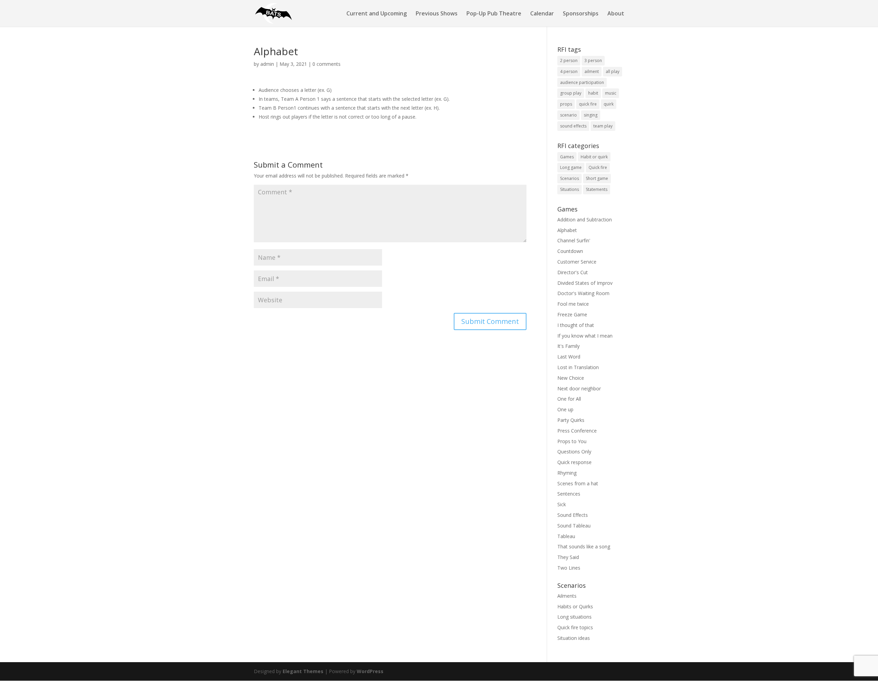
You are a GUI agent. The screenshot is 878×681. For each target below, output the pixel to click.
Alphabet (567, 230)
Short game (597, 178)
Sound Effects (572, 515)
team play (603, 126)
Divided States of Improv (585, 283)
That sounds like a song (583, 546)
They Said (568, 557)
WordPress (370, 671)
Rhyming (567, 473)
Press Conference (577, 430)
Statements (596, 189)
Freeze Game (572, 314)
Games (567, 157)
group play (570, 93)
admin (267, 64)
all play (612, 71)
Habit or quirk (594, 157)
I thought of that (575, 325)
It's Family (568, 346)
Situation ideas (573, 638)
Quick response (574, 462)
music (610, 93)
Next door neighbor (579, 388)
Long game (571, 167)
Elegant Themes (303, 671)
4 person (569, 71)
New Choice (570, 378)
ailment (591, 71)
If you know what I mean (585, 335)
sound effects (573, 126)
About (615, 14)
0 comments (326, 64)
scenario (568, 115)
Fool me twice (573, 304)
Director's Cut (572, 272)
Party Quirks (570, 420)
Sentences (568, 493)
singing (590, 115)
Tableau (566, 536)
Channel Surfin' (573, 240)
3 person (593, 60)
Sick (561, 504)
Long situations (574, 616)
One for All (569, 399)
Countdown (570, 251)
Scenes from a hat (577, 483)
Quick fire (598, 167)
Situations (569, 189)
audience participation (582, 82)
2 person (569, 60)
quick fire (588, 104)
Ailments (567, 596)
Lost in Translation (578, 367)
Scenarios (569, 178)
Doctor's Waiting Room (583, 293)
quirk (609, 104)
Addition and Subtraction (584, 219)
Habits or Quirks (575, 606)
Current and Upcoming (376, 14)
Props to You (571, 441)
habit (593, 93)
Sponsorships (580, 14)
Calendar (542, 14)
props (566, 104)
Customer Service (576, 261)
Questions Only (574, 451)
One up (565, 409)
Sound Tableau (574, 525)
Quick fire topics (575, 627)
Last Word (568, 356)
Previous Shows (437, 14)
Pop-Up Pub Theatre (493, 14)
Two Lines (568, 567)
